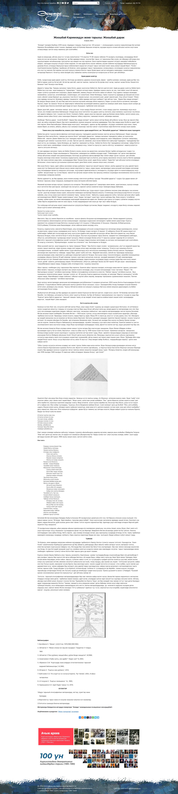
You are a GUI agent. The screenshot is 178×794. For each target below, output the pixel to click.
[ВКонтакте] (80, 717)
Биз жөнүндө (78, 17)
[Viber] (90, 717)
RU (139, 3)
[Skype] (95, 717)
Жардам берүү (109, 3)
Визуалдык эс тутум (118, 14)
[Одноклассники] (82, 717)
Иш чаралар (101, 14)
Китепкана (88, 14)
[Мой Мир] (85, 717)
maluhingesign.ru (134, 788)
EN (137, 3)
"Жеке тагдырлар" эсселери (68, 711)
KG (134, 3)
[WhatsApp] (93, 717)
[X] (88, 717)
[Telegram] (98, 717)
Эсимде (76, 14)
